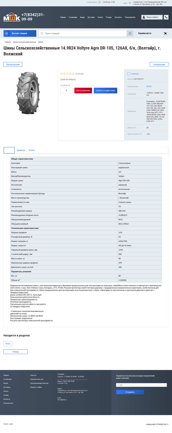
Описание (9, 150)
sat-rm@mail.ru (62, 400)
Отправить (130, 392)
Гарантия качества (36, 379)
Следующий (159, 64)
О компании (73, 17)
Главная (63, 17)
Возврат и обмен (36, 387)
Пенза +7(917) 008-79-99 (65, 381)
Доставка (91, 17)
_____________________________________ (72, 379)
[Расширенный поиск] (130, 33)
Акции (82, 17)
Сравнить (135, 74)
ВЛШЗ (40, 42)
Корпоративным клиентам (39, 383)
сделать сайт (150, 424)
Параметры (20, 150)
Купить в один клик (105, 90)
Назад (16, 351)
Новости (33, 375)
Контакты (118, 17)
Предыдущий (13, 64)
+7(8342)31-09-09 (33, 17)
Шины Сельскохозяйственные (24, 42)
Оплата (100, 17)
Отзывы (109, 17)
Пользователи (130, 17)
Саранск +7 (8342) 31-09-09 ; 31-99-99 (70, 376)
